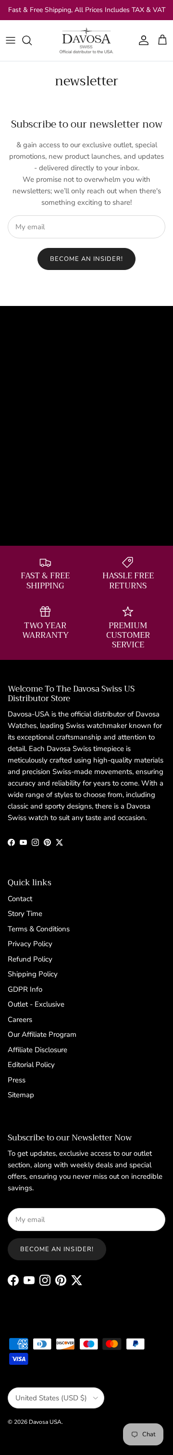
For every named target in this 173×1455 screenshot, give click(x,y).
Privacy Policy (30, 944)
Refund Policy (30, 959)
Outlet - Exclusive (36, 1004)
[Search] (31, 40)
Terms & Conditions (39, 929)
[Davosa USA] (86, 40)
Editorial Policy (31, 1064)
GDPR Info (25, 989)
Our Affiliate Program (42, 1034)
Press (16, 1080)
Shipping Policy (33, 974)
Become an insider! (87, 259)
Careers (20, 1019)
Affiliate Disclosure (37, 1050)
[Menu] (10, 40)
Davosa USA (45, 1422)
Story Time (25, 913)
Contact (20, 899)
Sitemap (21, 1095)
